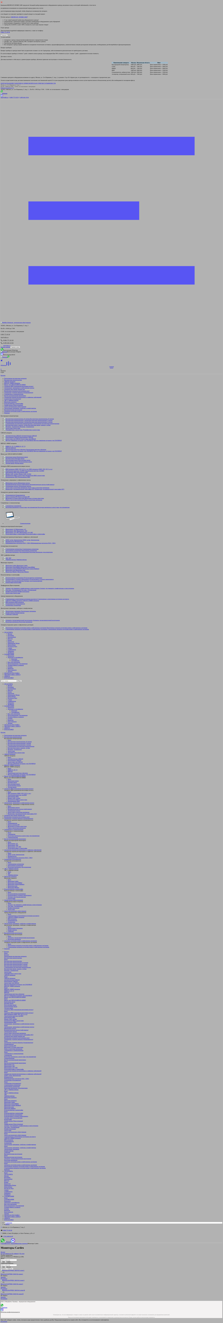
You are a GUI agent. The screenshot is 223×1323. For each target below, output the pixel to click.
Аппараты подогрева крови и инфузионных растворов (20, 1165)
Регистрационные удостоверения (17, 663)
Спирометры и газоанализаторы (13, 1053)
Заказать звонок (5, 347)
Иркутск (10, 638)
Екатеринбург (12, 637)
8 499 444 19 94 (24, 97)
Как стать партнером (14, 662)
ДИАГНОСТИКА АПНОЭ (12, 674)
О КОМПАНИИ (9, 654)
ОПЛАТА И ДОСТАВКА (12, 673)
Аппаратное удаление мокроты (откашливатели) (18, 1042)
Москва (10, 634)
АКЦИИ (11, 83)
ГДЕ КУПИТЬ (8, 632)
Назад (9, 740)
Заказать (3, 1277)
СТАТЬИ (46, 83)
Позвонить (4, 35)
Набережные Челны (14, 643)
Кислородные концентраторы (13, 961)
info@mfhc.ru (4, 97)
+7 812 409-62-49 (8, 1236)
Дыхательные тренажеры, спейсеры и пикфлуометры (20, 1147)
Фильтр (3, 1252)
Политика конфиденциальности (10, 1312)
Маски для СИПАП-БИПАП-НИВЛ (15, 1000)
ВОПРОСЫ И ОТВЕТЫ (36, 83)
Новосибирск (12, 645)
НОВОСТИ (52, 83)
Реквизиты (11, 656)
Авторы (10, 671)
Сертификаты (15, 660)
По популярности (6, 1253)
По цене (22, 1253)
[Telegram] (4, 93)
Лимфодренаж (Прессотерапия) (13, 1124)
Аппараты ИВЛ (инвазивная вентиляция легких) (18, 1013)
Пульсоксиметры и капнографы (13, 1113)
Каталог (3, 732)
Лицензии (14, 659)
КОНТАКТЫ (5, 83)
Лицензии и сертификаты (15, 657)
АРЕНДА (7, 676)
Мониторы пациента (10, 1100)
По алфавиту (15, 1253)
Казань (10, 640)
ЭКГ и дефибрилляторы (11, 1093)
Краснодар (11, 641)
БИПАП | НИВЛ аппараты (12, 989)
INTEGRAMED (9, 678)
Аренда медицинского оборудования (15, 1135)
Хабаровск (11, 651)
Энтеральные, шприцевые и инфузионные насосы (19, 1027)
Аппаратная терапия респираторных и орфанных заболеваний (22, 1074)
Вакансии (11, 668)
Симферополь (12, 649)
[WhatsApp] (2, 92)
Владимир (11, 635)
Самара (10, 648)
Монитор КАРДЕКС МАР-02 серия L (12, 1274)
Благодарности (12, 670)
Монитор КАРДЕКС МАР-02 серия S (12, 1284)
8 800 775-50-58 (5, 334)
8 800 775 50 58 (5, 32)
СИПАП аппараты (9, 978)
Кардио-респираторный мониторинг (15, 1063)
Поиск (19, 681)
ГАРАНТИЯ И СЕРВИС (21, 83)
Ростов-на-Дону (12, 646)
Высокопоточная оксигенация (13, 1157)
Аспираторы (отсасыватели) (12, 1083)
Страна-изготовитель (7, 1263)
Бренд (2, 1258)
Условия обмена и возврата (16, 665)
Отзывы (10, 667)
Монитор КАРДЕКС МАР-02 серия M (12, 1294)
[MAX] (2, 96)
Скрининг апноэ (15, 347)
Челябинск (11, 652)
